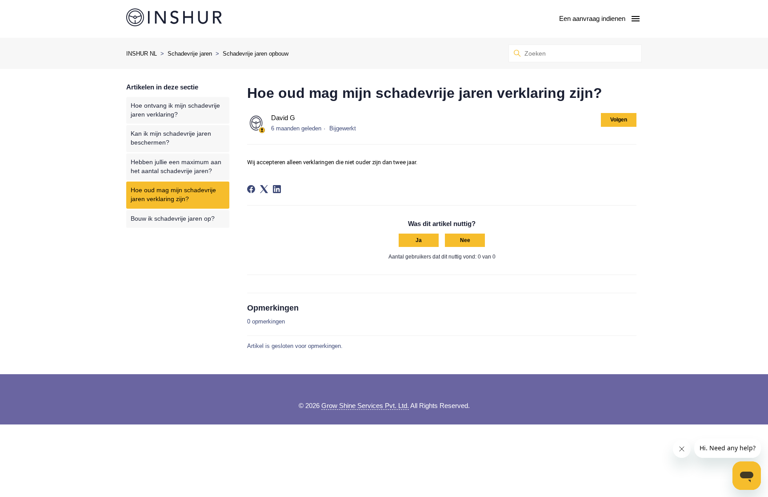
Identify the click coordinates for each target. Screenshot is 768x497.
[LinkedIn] (277, 189)
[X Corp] (264, 189)
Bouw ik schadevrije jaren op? (173, 218)
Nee (465, 240)
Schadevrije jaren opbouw (255, 53)
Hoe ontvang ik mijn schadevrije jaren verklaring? (175, 110)
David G (283, 117)
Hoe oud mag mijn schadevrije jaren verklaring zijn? (173, 194)
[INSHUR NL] (174, 18)
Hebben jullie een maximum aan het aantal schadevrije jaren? (176, 166)
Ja (419, 240)
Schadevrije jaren (190, 53)
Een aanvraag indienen (592, 18)
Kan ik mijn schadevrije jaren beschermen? (171, 138)
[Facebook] (251, 189)
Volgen (618, 120)
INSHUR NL (141, 53)
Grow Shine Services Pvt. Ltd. (365, 405)
